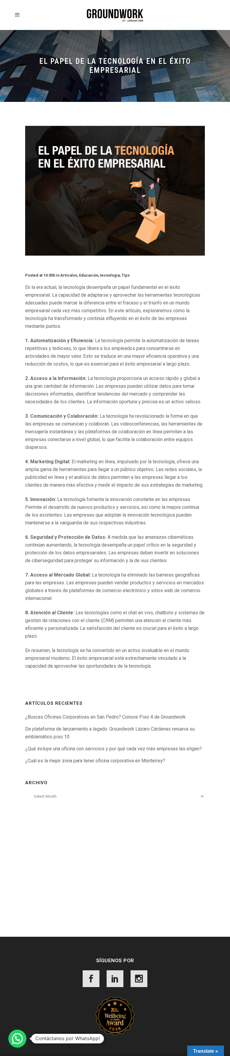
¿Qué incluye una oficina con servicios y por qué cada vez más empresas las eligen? (113, 749)
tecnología (110, 275)
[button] (17, 1039)
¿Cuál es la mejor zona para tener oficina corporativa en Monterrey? (95, 761)
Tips (126, 275)
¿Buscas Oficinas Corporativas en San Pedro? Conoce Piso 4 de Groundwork (105, 717)
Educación (88, 275)
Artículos (68, 275)
